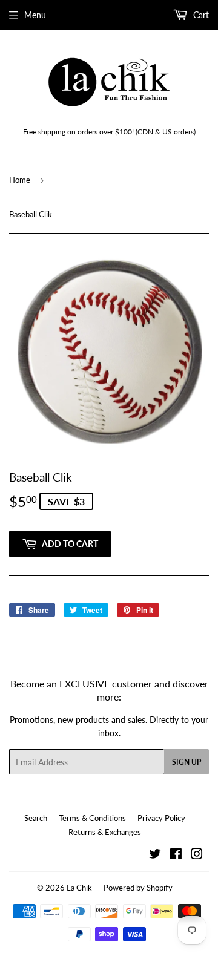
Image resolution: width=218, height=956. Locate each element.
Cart (200, 15)
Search (35, 818)
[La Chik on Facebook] (176, 855)
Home (19, 180)
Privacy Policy (161, 818)
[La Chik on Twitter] (155, 855)
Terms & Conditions (92, 818)
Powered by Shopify (138, 887)
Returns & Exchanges (104, 832)
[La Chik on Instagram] (197, 855)
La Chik (79, 887)
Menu (35, 15)
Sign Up (186, 762)
